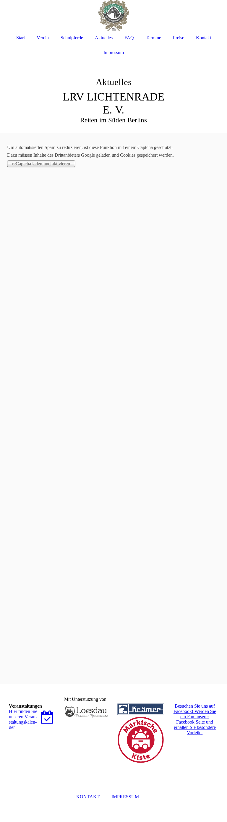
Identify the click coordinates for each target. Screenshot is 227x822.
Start (20, 37)
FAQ (129, 37)
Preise (178, 37)
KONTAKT (88, 796)
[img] (113, 88)
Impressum (113, 52)
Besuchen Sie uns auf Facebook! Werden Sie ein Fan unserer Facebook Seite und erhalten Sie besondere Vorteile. (195, 719)
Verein (43, 37)
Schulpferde (72, 37)
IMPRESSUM (125, 796)
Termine (153, 37)
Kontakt (203, 37)
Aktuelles (104, 37)
